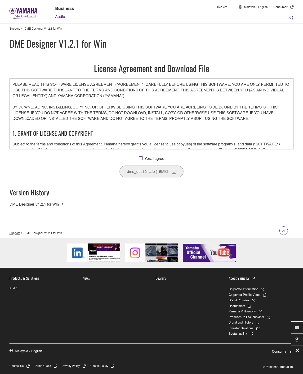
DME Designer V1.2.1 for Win (34, 204)
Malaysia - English (256, 7)
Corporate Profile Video (244, 294)
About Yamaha (239, 278)
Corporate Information (243, 289)
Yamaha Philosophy (242, 311)
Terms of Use (42, 366)
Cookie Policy (99, 366)
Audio (60, 16)
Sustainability (238, 333)
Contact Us (16, 366)
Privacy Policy (71, 366)
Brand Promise (239, 300)
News (86, 278)
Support (14, 28)
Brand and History (241, 322)
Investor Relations (241, 328)
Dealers (222, 7)
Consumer (280, 7)
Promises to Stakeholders (246, 317)
